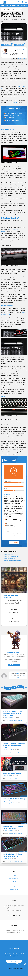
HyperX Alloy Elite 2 (13, 102)
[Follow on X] (9, 915)
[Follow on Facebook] (11, 915)
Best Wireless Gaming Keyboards (11, 556)
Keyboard (15, 9)
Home (4, 9)
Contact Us (14, 881)
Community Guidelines (14, 878)
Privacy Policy (14, 887)
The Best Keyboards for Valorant (12, 773)
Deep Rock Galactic (15, 5)
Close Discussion (13, 664)
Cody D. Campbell (8, 717)
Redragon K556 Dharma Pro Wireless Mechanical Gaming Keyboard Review (14, 745)
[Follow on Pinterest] (19, 915)
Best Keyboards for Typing (9, 558)
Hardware (9, 9)
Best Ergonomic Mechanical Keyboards (12, 560)
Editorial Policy (14, 884)
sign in (17, 673)
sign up (10, 909)
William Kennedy (7, 775)
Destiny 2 (24, 5)
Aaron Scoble (20, 50)
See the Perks (14, 961)
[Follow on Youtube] (17, 915)
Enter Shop (14, 609)
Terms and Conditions (14, 889)
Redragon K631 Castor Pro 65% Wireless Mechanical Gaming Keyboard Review (12, 713)
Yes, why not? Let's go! (14, 612)
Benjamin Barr (21, 58)
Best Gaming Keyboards (9, 554)
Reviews (20, 720)
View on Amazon (14, 542)
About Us (14, 875)
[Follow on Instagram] (14, 915)
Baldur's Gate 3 (5, 5)
